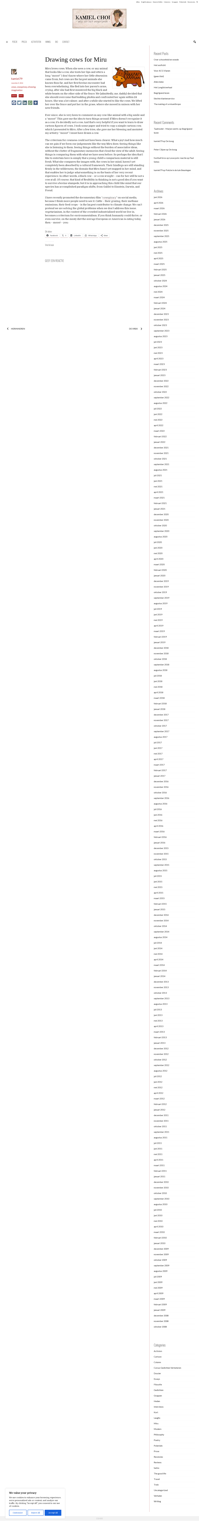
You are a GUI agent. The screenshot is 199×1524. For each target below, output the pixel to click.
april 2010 (158, 1226)
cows (13, 86)
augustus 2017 (160, 737)
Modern (157, 1429)
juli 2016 (158, 809)
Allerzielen (159, 81)
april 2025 (158, 258)
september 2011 (161, 1132)
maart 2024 (159, 297)
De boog (170, 141)
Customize (18, 1513)
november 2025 (161, 230)
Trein (156, 1484)
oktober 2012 (160, 1059)
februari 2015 (160, 903)
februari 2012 (160, 1104)
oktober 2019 (160, 592)
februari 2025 (160, 269)
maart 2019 (159, 631)
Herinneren (18, 328)
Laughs (157, 1418)
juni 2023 (158, 347)
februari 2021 (160, 503)
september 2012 (161, 1065)
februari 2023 (160, 369)
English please (146, 2)
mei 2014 (158, 954)
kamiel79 (17, 78)
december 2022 (161, 380)
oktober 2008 (160, 1326)
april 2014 (158, 959)
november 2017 (161, 720)
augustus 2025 (160, 241)
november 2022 (161, 386)
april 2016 (158, 826)
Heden (157, 1401)
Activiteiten (36, 41)
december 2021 (161, 447)
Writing (157, 1501)
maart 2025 (159, 264)
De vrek (133, 328)
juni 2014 (158, 948)
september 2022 (161, 397)
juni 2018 (158, 681)
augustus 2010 (160, 1204)
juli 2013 (158, 1009)
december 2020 (161, 514)
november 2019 (161, 586)
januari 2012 (159, 1109)
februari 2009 (160, 1304)
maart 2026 (159, 208)
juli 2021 (158, 475)
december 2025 (161, 225)
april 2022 (158, 425)
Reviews (158, 1462)
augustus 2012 (160, 1070)
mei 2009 (158, 1287)
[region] (35, 1503)
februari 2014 (160, 970)
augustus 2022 (160, 403)
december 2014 (161, 915)
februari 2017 (160, 770)
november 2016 (161, 787)
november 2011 (161, 1120)
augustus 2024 (160, 286)
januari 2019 (159, 642)
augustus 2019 (160, 603)
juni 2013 (158, 1015)
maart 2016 (159, 831)
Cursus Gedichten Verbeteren (167, 1367)
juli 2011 (158, 1143)
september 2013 (161, 998)
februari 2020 (160, 570)
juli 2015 (158, 876)
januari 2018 (159, 709)
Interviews (159, 1406)
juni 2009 (158, 1282)
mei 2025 (158, 252)
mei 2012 (158, 1087)
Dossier (157, 1373)
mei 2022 (158, 419)
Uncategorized (161, 1490)
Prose (156, 1451)
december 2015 (161, 848)
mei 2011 (158, 1154)
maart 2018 (159, 698)
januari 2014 (159, 976)
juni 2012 (158, 1082)
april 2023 (158, 358)
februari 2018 (160, 703)
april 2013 (158, 1026)
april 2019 (158, 625)
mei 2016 (158, 820)
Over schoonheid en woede (166, 59)
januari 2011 (159, 1176)
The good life (160, 1473)
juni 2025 (158, 247)
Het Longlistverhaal (163, 87)
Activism (158, 1351)
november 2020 (161, 520)
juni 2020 (158, 547)
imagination (16, 90)
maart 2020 (159, 564)
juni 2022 (158, 414)
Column (157, 1362)
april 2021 (158, 492)
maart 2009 (159, 1299)
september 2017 (161, 731)
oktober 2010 (160, 1193)
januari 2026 (159, 219)
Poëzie (14, 41)
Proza (24, 41)
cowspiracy (22, 86)
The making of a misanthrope (167, 104)
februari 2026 (160, 214)
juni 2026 (158, 197)
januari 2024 (159, 308)
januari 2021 (159, 508)
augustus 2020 (160, 536)
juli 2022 (158, 408)
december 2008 (161, 1315)
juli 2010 (158, 1209)
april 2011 (158, 1159)
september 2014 (161, 931)
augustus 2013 (160, 1004)
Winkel (48, 41)
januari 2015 (159, 909)
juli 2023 (158, 341)
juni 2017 (158, 748)
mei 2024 (158, 291)
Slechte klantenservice (164, 98)
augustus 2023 (160, 336)
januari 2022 (159, 442)
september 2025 (161, 236)
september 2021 (161, 464)
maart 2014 (159, 965)
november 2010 (161, 1187)
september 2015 (161, 865)
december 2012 (161, 1048)
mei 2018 (158, 686)
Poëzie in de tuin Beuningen (178, 170)
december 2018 (161, 648)
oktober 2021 (160, 458)
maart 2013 (159, 1031)
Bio (56, 41)
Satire (156, 1468)
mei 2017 (158, 753)
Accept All (53, 1513)
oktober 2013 (160, 992)
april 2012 (158, 1093)
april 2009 (158, 1293)
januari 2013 (159, 1043)
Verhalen (158, 1495)
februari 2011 (160, 1171)
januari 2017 (159, 775)
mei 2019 (158, 620)
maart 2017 (159, 764)
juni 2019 (158, 614)
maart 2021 (159, 497)
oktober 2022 (160, 392)
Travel (157, 1479)
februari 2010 (160, 1237)
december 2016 (161, 781)
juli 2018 (158, 675)
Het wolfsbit (160, 65)
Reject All (35, 1513)
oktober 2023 (160, 325)
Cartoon (158, 1356)
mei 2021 (158, 486)
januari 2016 (159, 842)
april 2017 (158, 759)
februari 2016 (160, 837)
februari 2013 (160, 1037)
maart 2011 (159, 1165)
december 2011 (161, 1115)
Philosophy (159, 1434)
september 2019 (161, 597)
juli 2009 (158, 1276)
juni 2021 (158, 481)
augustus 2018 (160, 670)
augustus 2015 (160, 870)
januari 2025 (159, 275)
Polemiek (182, 2)
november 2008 (161, 1321)
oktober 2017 (160, 725)
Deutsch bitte (157, 2)
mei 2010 (158, 1221)
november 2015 (161, 853)
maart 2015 (159, 898)
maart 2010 (159, 1232)
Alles (138, 2)
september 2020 (161, 531)
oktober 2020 (160, 525)
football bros (160, 158)
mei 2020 (158, 553)
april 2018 (158, 692)
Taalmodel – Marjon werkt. (166, 128)
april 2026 (158, 202)
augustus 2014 (160, 937)
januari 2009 (159, 1310)
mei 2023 (158, 353)
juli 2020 (158, 542)
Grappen (175, 2)
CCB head (99, 1518)
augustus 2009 (160, 1271)
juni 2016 (158, 814)
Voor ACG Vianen (162, 70)
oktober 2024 (160, 280)
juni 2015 (158, 881)
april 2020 (158, 558)
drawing (31, 86)
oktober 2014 (160, 926)
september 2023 (161, 330)
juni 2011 (158, 1148)
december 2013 (161, 981)
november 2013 (161, 987)
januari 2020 (159, 575)
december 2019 (161, 581)
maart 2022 (159, 431)
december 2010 (161, 1182)
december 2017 (161, 714)
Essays (14, 95)
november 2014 (161, 920)
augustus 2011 (160, 1137)
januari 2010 (159, 1243)
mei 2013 (158, 1020)
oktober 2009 (160, 1260)
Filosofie (158, 1384)
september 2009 (161, 1265)
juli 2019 (158, 609)
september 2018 (161, 664)
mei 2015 (158, 887)
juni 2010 (158, 1215)
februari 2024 (160, 303)
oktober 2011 (160, 1126)
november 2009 (161, 1254)
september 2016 (161, 798)
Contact (65, 41)
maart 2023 (159, 364)
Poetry (157, 1440)
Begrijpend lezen (161, 93)
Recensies (191, 2)
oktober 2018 (160, 659)
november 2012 (161, 1054)
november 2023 (161, 319)
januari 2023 (159, 375)
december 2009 (161, 1248)
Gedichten (158, 1390)
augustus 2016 (160, 803)
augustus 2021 (160, 469)
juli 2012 (158, 1076)
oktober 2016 (160, 792)
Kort (156, 1412)
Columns (167, 2)
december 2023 (161, 314)
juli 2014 (158, 942)
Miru (21, 95)
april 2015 (158, 892)
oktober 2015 (160, 859)
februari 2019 (160, 636)
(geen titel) (159, 76)
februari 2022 (160, 436)
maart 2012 (159, 1098)
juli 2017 (158, 742)
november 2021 (161, 453)
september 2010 (161, 1198)
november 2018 (161, 653)
